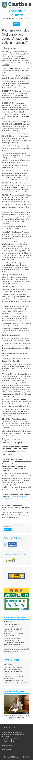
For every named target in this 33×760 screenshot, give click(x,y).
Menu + (16, 24)
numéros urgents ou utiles (12, 739)
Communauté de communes (13, 732)
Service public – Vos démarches (14, 734)
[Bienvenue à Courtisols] (16, 7)
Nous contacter (7, 749)
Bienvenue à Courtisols (21, 757)
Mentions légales (7, 745)
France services (9, 741)
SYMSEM (7, 736)
